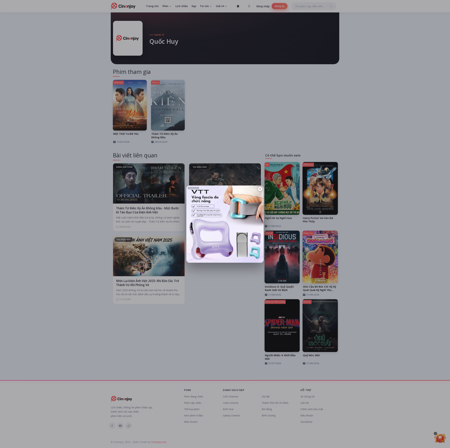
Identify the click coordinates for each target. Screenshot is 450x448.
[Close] (260, 189)
